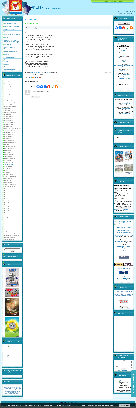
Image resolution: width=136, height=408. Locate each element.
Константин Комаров (10, 148)
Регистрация (113, 1)
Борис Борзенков (9, 94)
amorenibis (7, 82)
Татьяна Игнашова (9, 122)
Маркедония (123, 276)
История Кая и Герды (124, 74)
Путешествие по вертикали (123, 85)
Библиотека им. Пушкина (124, 227)
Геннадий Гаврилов (9, 100)
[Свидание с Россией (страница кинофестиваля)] (12, 336)
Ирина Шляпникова (9, 237)
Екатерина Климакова (10, 142)
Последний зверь (123, 70)
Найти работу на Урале (124, 230)
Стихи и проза (34, 22)
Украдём (123, 50)
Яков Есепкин (8, 114)
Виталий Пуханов (9, 194)
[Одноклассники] (33, 77)
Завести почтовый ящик (123, 370)
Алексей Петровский (10, 184)
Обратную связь (125, 103)
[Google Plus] (40, 77)
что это (129, 367)
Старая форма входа (124, 32)
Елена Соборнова (9, 211)
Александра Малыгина (10, 162)
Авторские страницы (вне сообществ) (50, 22)
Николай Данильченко (10, 106)
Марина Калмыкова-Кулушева (12, 128)
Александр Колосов (9, 146)
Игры (123, 61)
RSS (134, 13)
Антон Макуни (8, 160)
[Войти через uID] (38, 86)
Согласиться (124, 405)
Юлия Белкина (8, 90)
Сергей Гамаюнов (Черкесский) (12, 102)
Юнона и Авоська (124, 261)
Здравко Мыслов (8, 168)
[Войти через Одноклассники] (56, 86)
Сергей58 (6, 207)
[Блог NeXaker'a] (12, 286)
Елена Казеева (8, 126)
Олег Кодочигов (8, 144)
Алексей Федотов (9, 223)
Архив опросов (125, 209)
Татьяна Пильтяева (9, 186)
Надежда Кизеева (9, 138)
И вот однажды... (123, 57)
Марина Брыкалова (9, 96)
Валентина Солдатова (10, 213)
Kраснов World (119, 241)
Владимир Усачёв (9, 221)
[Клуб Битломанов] (12, 296)
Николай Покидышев (10, 188)
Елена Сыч (7, 215)
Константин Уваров (9, 219)
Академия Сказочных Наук (124, 232)
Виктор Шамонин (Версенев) (12, 235)
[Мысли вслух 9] (128, 175)
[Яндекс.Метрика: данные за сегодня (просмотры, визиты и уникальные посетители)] (124, 381)
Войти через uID (124, 23)
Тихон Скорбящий (9, 209)
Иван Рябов (7, 198)
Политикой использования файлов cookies (101, 405)
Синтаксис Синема (124, 253)
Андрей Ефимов (8, 116)
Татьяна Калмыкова (9, 130)
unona (48, 72)
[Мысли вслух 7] (128, 162)
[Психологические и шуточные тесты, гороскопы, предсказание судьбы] (12, 353)
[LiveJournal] (38, 77)
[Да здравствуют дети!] (128, 265)
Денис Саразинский (9, 200)
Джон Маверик (8, 156)
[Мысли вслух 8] (119, 175)
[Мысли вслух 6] (119, 162)
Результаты (117, 209)
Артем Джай (7, 108)
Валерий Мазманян (9, 158)
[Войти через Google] (52, 86)
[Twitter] (31, 77)
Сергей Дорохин (8, 110)
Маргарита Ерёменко (10, 112)
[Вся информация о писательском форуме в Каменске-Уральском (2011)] (12, 315)
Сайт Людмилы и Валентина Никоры (123, 247)
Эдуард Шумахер (9, 239)
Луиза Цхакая (8, 229)
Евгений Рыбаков (9, 196)
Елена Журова (8, 118)
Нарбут (6, 170)
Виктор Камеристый (9, 132)
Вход (120, 1)
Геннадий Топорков (9, 217)
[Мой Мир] (35, 77)
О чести (124, 82)
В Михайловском (123, 54)
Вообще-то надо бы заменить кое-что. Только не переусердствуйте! (123, 198)
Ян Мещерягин (8, 166)
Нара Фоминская (8, 225)
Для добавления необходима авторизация (124, 350)
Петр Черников (8, 231)
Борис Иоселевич (9, 124)
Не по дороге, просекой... (124, 78)
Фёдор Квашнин (8, 136)
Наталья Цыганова (9, 227)
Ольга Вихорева (8, 98)
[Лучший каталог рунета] (123, 273)
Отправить (35, 97)
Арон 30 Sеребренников (10, 86)
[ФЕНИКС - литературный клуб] (123, 301)
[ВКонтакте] (29, 77)
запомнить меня (122, 367)
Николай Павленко (9, 174)
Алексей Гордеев (8, 104)
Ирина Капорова (8, 134)
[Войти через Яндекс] (48, 86)
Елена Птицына (8, 192)
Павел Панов (7, 180)
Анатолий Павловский (10, 176)
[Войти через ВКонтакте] (41, 86)
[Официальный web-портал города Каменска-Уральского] (123, 225)
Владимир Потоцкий (9, 190)
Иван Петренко (8, 182)
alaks (5, 80)
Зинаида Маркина (9, 164)
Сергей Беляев (8, 92)
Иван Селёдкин (8, 204)
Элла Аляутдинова (9, 84)
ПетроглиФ (124, 250)
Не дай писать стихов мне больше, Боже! (123, 66)
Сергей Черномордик (10, 233)
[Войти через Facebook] (45, 86)
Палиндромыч (8, 178)
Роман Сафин (8, 202)
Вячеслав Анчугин (9, 88)
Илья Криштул (8, 152)
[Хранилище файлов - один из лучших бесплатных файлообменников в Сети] (12, 363)
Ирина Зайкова (8, 120)
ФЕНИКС (41, 7)
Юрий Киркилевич (9, 140)
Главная (105, 1)
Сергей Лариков (8, 154)
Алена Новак (7, 172)
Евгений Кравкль (8, 150)
